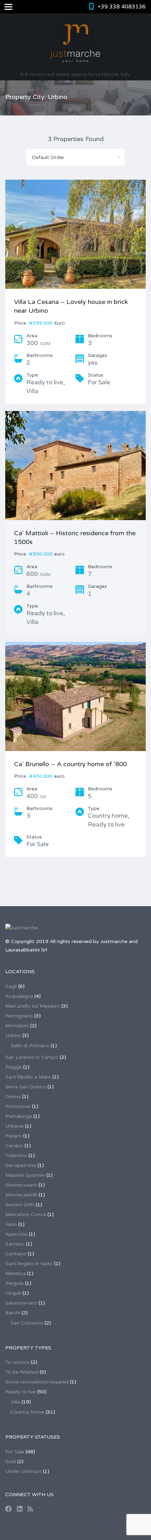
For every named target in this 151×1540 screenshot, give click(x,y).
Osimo (13, 1097)
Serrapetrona (20, 1165)
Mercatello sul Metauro (32, 1006)
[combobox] (75, 157)
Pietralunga (18, 1116)
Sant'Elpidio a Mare (28, 1077)
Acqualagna (19, 996)
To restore (17, 1362)
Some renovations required (36, 1382)
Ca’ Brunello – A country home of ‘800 (70, 764)
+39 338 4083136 (122, 6)
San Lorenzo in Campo (31, 1057)
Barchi (12, 1313)
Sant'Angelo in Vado (29, 1264)
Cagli (11, 986)
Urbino (13, 1035)
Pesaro (13, 1136)
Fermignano (19, 1016)
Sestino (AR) (19, 1205)
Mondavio (17, 1026)
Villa (15, 1402)
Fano (11, 1224)
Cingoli (13, 1293)
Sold (10, 1462)
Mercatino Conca (25, 1214)
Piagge (13, 1067)
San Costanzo (27, 1323)
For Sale (14, 1452)
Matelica (15, 1273)
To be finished (21, 1372)
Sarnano (15, 1244)
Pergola (14, 1283)
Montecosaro (21, 1185)
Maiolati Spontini (25, 1175)
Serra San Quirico (25, 1087)
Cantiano (15, 1254)
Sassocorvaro (21, 1303)
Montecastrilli (21, 1195)
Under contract (23, 1471)
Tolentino (16, 1156)
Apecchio (16, 1234)
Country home (27, 1412)
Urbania (14, 1126)
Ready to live (20, 1392)
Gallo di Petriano (30, 1046)
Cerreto (14, 1146)
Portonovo (18, 1106)
